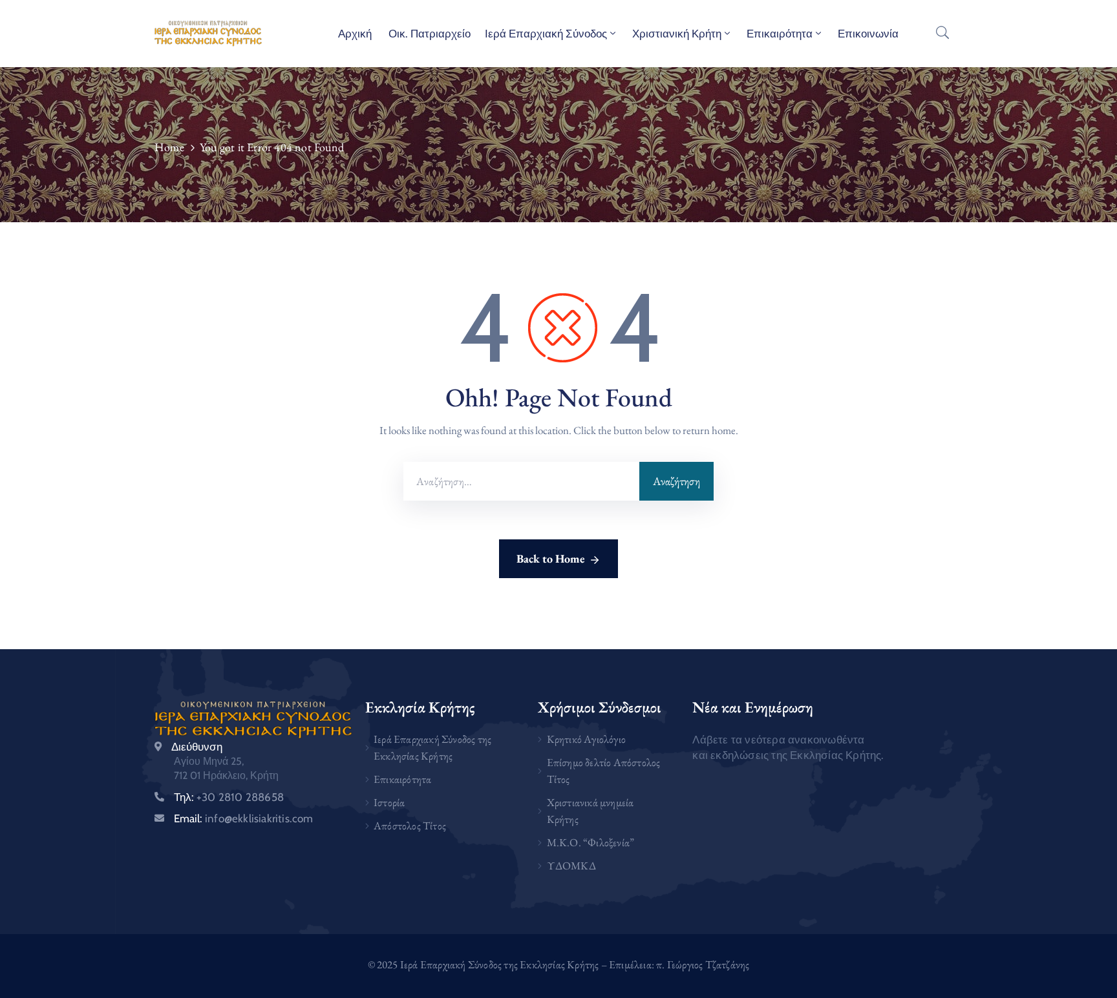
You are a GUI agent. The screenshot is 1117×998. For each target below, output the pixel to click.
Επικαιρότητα (780, 33)
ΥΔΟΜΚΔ (571, 865)
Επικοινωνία (868, 33)
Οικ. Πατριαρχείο (428, 33)
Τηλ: (229, 797)
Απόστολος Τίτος (410, 825)
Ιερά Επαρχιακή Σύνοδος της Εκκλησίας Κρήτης (432, 747)
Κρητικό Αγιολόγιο (586, 739)
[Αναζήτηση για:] (521, 481)
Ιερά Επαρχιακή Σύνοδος (546, 33)
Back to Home (550, 558)
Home (169, 147)
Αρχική (355, 33)
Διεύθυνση (196, 746)
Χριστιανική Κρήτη (676, 33)
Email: (244, 818)
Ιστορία (389, 802)
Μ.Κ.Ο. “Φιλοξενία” (591, 842)
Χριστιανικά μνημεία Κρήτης (590, 810)
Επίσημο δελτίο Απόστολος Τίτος (604, 770)
